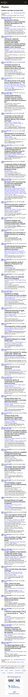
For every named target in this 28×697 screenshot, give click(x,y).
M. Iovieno (6, 519)
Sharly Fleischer (17, 69)
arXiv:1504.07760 (8, 336)
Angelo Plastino (8, 330)
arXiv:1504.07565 (8, 201)
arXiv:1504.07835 (8, 395)
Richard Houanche (14, 192)
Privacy (3, 672)
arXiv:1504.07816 (8, 377)
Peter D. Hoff (16, 588)
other (10, 18)
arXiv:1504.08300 (8, 624)
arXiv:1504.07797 (8, 364)
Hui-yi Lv (8, 253)
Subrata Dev (7, 370)
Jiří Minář (12, 438)
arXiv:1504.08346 (8, 642)
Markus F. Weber (17, 384)
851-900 (19, 13)
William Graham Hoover (10, 297)
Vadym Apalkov (21, 634)
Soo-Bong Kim (7, 601)
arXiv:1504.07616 (8, 274)
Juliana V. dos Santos (17, 209)
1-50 (11, 13)
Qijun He (6, 237)
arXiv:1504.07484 (8, 92)
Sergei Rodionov (8, 170)
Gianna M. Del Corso (9, 356)
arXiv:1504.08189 (8, 549)
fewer (18, 15)
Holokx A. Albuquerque (15, 210)
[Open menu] (25, 2)
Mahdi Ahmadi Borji (9, 267)
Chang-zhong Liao (12, 252)
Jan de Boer (7, 280)
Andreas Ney (22, 190)
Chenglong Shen (14, 420)
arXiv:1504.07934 (8, 427)
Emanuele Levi (18, 438)
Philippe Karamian (11, 155)
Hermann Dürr (15, 193)
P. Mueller (21, 86)
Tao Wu (13, 253)
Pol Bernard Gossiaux (16, 487)
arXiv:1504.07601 (8, 243)
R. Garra (13, 225)
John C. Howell (11, 573)
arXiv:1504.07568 (8, 217)
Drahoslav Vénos (17, 122)
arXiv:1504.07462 (8, 62)
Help (6, 670)
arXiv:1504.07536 (8, 161)
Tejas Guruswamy (8, 26)
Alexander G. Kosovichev (20, 403)
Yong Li (12, 471)
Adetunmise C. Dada (9, 456)
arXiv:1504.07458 (8, 36)
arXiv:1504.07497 (8, 130)
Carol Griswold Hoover (9, 298)
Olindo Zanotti (7, 48)
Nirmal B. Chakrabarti (20, 541)
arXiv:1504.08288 (8, 608)
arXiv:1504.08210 (8, 566)
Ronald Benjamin (8, 103)
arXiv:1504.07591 (8, 230)
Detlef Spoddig (7, 189)
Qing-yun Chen (8, 250)
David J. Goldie (17, 26)
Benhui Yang (7, 313)
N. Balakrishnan (12, 315)
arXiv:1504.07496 (8, 113)
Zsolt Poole (7, 651)
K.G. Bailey (10, 85)
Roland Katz (7, 487)
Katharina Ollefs (15, 189)
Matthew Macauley (13, 237)
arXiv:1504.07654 (8, 291)
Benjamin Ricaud (14, 504)
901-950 (23, 13)
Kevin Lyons (7, 572)
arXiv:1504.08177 (8, 534)
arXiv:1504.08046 (8, 449)
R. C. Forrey (20, 313)
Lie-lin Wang (20, 252)
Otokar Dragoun (8, 122)
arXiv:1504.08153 (8, 497)
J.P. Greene (23, 85)
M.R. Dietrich (13, 84)
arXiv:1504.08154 (8, 512)
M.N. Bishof (16, 85)
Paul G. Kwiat (19, 573)
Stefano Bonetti (8, 188)
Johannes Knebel (8, 384)
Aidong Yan (13, 651)
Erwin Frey (11, 386)
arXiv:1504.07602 (8, 259)
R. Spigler (18, 225)
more (21, 15)
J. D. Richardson (10, 520)
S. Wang (13, 421)
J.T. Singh (11, 88)
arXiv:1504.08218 (8, 580)
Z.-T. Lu (16, 86)
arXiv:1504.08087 (8, 480)
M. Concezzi (7, 225)
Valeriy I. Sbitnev (8, 136)
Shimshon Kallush (8, 69)
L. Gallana (14, 519)
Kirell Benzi (7, 504)
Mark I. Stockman (8, 635)
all (23, 15)
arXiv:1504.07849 (8, 413)
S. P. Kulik (19, 343)
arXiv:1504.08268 (8, 595)
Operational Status (19, 672)
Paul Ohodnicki (19, 651)
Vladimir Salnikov (17, 154)
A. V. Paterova (13, 343)
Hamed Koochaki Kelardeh (10, 634)
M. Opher (18, 520)
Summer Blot (7, 616)
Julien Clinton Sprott (21, 297)
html (7, 18)
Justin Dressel (14, 572)
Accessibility (10, 672)
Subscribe (17, 670)
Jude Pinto (6, 192)
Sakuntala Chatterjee (16, 370)
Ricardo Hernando (19, 329)
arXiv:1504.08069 (8, 464)
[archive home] (4, 2)
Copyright (24, 670)
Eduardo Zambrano (9, 327)
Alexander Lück (15, 556)
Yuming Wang (21, 420)
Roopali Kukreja (16, 188)
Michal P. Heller (14, 280)
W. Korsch (11, 86)
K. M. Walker (14, 313)
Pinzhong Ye (7, 421)
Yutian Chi (6, 420)
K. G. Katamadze (8, 342)
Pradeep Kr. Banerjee (9, 541)
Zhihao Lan (7, 438)
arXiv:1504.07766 (8, 349)
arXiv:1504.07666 (8, 323)
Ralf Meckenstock (14, 190)
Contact (11, 670)
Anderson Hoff (7, 209)
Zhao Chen (23, 188)
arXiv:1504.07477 (8, 78)
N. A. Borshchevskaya (18, 342)
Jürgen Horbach (17, 103)
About (2, 670)
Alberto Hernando (18, 327)
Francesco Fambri (16, 48)
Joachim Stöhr (7, 193)
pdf (4, 18)
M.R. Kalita (19, 84)
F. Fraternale (22, 519)
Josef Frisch (22, 192)
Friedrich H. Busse (8, 404)
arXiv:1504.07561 (8, 179)
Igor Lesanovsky (10, 439)
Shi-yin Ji (17, 253)
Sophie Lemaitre (8, 154)
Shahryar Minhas (8, 588)
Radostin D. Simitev (9, 403)
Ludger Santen (22, 556)
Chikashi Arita (7, 556)
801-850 (15, 13)
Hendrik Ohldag (22, 193)
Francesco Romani (19, 356)
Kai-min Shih (15, 250)
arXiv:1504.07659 (8, 308)
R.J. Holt (6, 86)
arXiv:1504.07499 (8, 145)
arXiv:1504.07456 (8, 17)
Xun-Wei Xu (7, 471)
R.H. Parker (7, 84)
